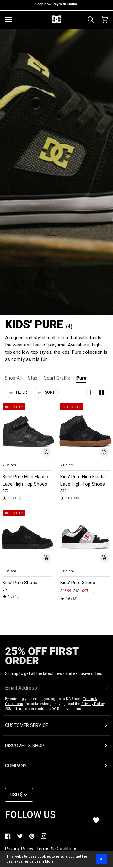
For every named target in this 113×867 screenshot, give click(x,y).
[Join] (99, 688)
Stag (32, 378)
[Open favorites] (96, 820)
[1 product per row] (92, 392)
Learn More (44, 861)
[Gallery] (27, 431)
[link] (8, 836)
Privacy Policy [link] (19, 849)
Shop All (13, 378)
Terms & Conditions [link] (57, 849)
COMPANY (16, 765)
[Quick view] (46, 451)
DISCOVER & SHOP (24, 745)
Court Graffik (57, 378)
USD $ (16, 794)
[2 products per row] (101, 392)
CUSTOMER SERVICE (26, 725)
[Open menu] (8, 19)
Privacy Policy (92, 704)
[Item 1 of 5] (27, 431)
